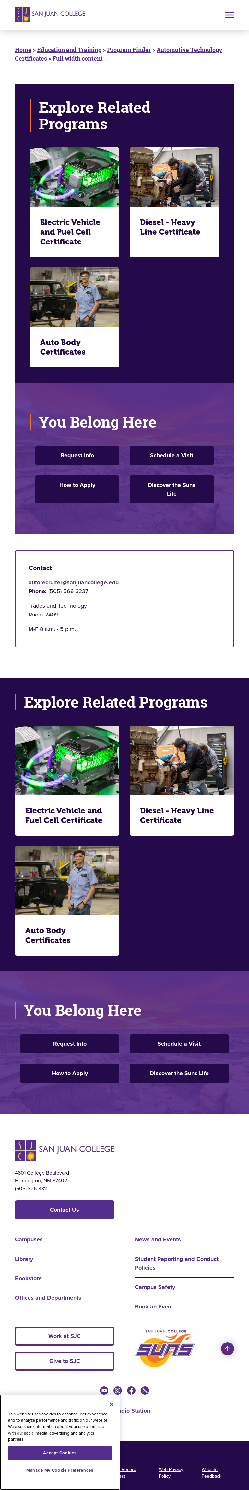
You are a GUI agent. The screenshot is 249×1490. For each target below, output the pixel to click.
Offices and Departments (48, 1298)
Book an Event (154, 1306)
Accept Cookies (59, 1453)
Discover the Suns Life (172, 489)
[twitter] (145, 1390)
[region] (60, 1442)
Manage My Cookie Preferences (59, 1470)
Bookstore (28, 1278)
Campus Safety (155, 1287)
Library (24, 1259)
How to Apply (77, 485)
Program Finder (129, 49)
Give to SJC (64, 1361)
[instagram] (117, 1390)
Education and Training (69, 49)
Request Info (77, 455)
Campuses (29, 1239)
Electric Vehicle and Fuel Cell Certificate (70, 232)
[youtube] (104, 1390)
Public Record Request (122, 1473)
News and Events (158, 1239)
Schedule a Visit (171, 455)
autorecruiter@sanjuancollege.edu (74, 582)
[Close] (111, 1404)
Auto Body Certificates (63, 347)
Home (23, 49)
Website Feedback (211, 1473)
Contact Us (64, 1209)
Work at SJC (64, 1336)
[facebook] (131, 1390)
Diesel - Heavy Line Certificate (170, 227)
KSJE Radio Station (124, 1410)
